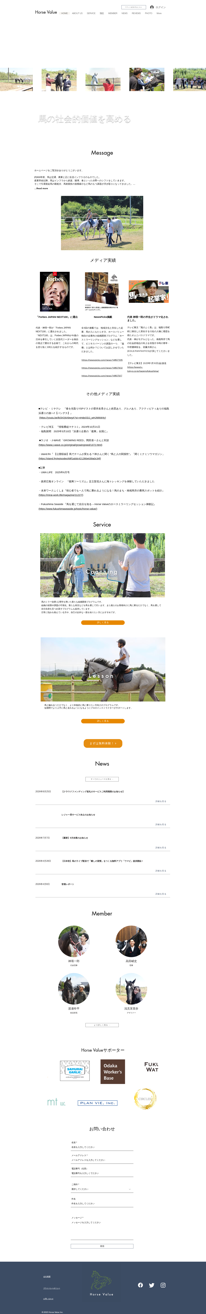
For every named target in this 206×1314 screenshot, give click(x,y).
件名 (73, 1199)
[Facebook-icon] (140, 1285)
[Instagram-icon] (163, 1285)
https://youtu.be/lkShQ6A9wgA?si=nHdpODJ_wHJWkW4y (72, 417)
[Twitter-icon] (152, 1285)
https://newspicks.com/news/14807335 (102, 360)
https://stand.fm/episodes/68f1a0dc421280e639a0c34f (69, 458)
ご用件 (74, 1184)
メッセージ (76, 1218)
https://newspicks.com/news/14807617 (102, 375)
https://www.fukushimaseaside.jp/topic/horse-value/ (67, 508)
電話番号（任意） (79, 1169)
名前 (73, 1142)
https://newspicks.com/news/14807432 (102, 367)
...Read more (41, 188)
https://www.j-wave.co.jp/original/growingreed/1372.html (70, 445)
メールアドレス (78, 1155)
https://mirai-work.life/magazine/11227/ (60, 495)
